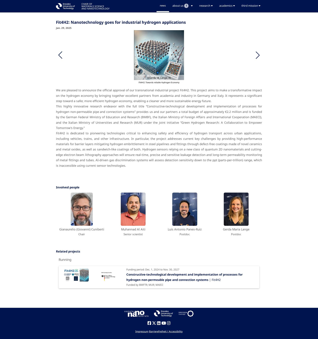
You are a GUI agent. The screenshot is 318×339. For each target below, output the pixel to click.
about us (179, 5)
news (163, 5)
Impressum (141, 331)
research (205, 5)
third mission (250, 5)
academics (226, 5)
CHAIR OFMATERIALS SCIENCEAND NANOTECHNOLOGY (95, 6)
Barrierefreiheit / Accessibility (166, 331)
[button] (257, 55)
